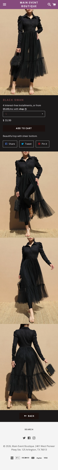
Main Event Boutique (29, 4)
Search (29, 429)
